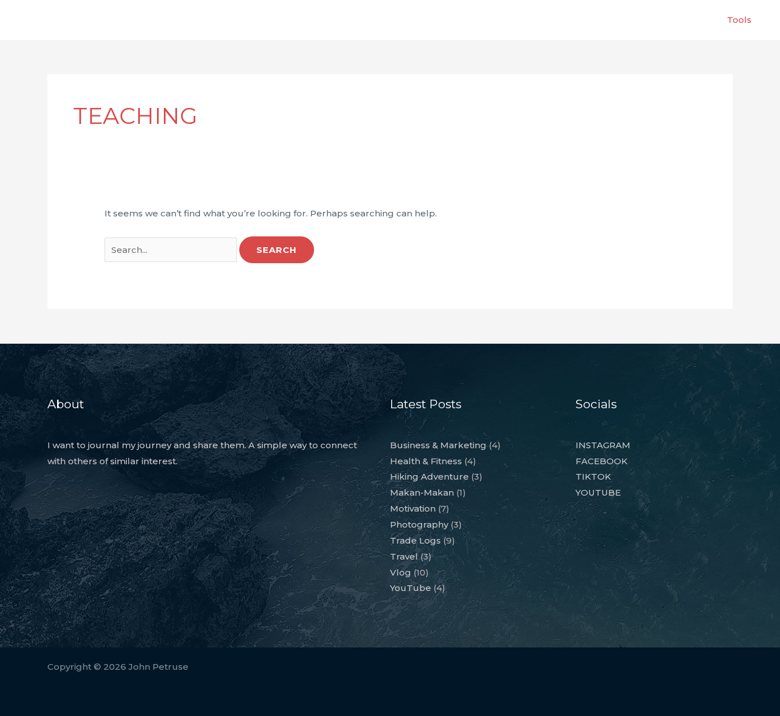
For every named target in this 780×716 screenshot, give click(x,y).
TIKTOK (593, 476)
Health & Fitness (426, 461)
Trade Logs (415, 540)
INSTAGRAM (603, 445)
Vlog (400, 572)
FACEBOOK (602, 461)
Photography (419, 524)
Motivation (413, 508)
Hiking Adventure (429, 476)
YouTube (410, 587)
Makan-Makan (422, 492)
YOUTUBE (598, 492)
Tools (739, 19)
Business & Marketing (438, 445)
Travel (404, 556)
